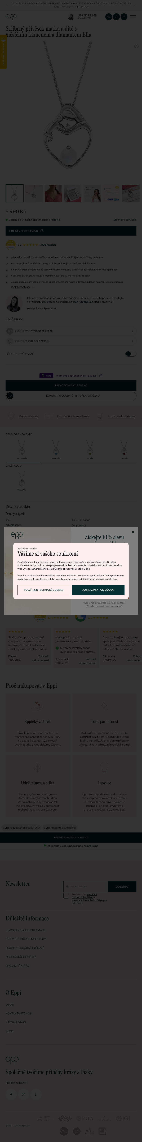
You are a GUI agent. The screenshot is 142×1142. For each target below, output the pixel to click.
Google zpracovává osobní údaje (72, 568)
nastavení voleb (45, 579)
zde (115, 579)
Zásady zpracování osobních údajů (104, 606)
